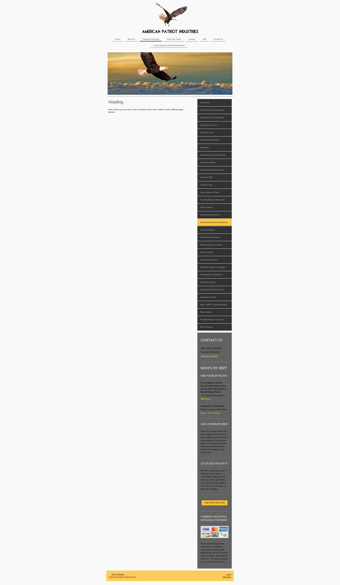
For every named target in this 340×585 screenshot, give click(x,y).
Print (113, 574)
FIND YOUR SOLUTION (214, 503)
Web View (227, 577)
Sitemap (120, 574)
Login (228, 574)
